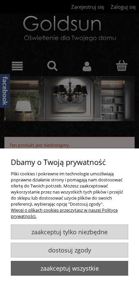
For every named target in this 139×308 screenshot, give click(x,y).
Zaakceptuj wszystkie (69, 268)
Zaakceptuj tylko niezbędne (69, 232)
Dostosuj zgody (69, 250)
